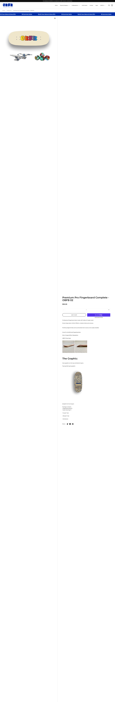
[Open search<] (109, 5)
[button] (108, 309)
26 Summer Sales (5, 14)
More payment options (99, 317)
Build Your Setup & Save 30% (25, 14)
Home (3, 10)
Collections (9, 10)
